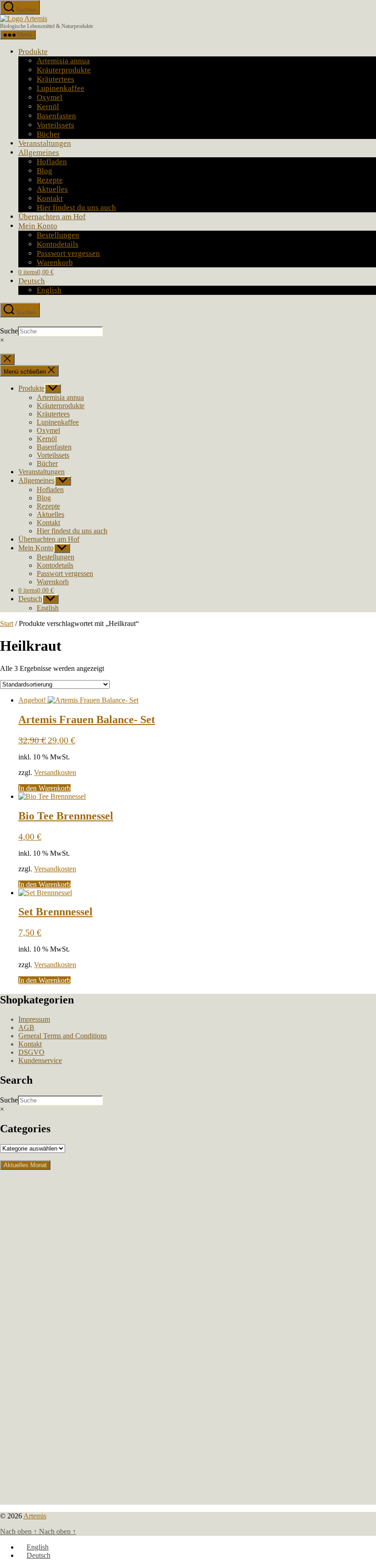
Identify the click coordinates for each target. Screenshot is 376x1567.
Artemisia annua (63, 60)
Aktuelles (52, 189)
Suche (9, 331)
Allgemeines (38, 152)
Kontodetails (57, 244)
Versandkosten (55, 772)
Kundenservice (40, 1060)
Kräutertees (55, 79)
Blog (44, 170)
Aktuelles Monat (25, 1165)
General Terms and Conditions (62, 1036)
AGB (26, 1027)
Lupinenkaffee (60, 88)
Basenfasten (56, 115)
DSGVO (31, 1052)
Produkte (33, 51)
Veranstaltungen (44, 143)
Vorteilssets (55, 125)
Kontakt (50, 198)
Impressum (34, 1019)
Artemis (34, 1516)
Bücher (48, 134)
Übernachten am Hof (52, 216)
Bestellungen (58, 235)
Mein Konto (37, 225)
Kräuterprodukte (64, 70)
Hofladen (52, 161)
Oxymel (49, 97)
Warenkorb (55, 262)
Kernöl (48, 106)
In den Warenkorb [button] (44, 788)
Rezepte (50, 180)
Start (6, 623)
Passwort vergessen (68, 253)
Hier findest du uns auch (76, 207)
